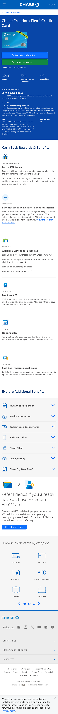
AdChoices (34, 675)
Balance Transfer (42, 579)
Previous (19, 603)
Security (25, 672)
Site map (23, 675)
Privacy (16, 672)
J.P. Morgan (25, 669)
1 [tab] (24, 604)
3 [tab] (34, 604)
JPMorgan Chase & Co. (42, 669)
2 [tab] (29, 604)
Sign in (53, 4)
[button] (55, 698)
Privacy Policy (8, 710)
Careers (7, 672)
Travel (17, 596)
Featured (16, 562)
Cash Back (16, 579)
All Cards (42, 562)
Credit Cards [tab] (30, 640)
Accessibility (50, 672)
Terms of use (37, 672)
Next (39, 603)
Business (42, 596)
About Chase (12, 669)
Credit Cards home (12, 12)
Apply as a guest (32, 62)
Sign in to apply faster (31, 55)
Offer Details (7, 67)
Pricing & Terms (20, 67)
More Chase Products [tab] (30, 649)
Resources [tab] (30, 659)
